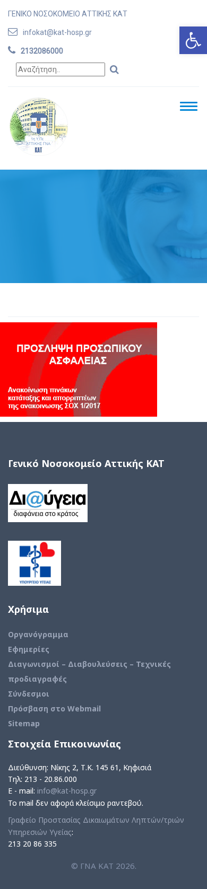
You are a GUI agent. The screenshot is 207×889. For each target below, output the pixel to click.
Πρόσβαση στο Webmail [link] (54, 708)
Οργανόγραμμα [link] (38, 634)
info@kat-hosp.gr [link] (67, 791)
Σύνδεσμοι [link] (28, 694)
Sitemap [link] (24, 723)
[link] (193, 40)
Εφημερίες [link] (28, 649)
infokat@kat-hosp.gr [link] (57, 32)
